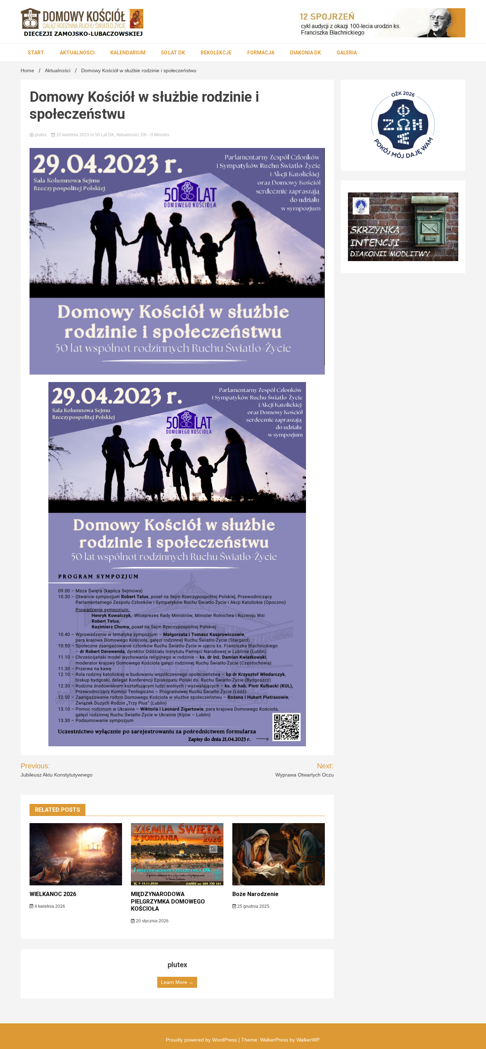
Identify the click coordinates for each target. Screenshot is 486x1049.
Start (36, 52)
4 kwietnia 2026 (49, 906)
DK (144, 134)
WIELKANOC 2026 (53, 894)
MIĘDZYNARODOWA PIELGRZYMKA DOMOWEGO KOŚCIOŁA (168, 901)
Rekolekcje (216, 52)
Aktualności (77, 52)
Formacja (260, 52)
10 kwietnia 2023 (72, 134)
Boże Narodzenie (255, 894)
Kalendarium (128, 52)
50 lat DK (173, 52)
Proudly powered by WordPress (202, 1040)
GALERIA (347, 52)
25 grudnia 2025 (252, 906)
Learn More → (177, 982)
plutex (41, 134)
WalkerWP (307, 1040)
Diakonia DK (305, 52)
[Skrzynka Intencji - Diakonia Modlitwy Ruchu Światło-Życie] (403, 226)
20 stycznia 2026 (152, 920)
